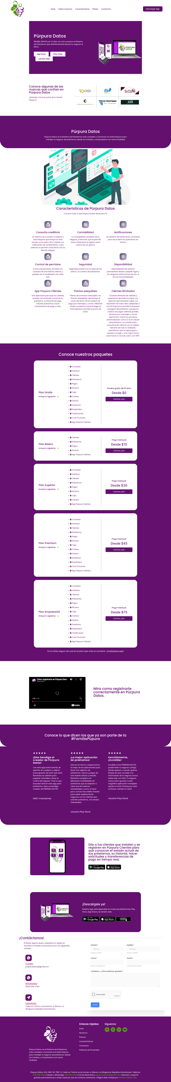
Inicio (53, 9)
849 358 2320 (39, 1075)
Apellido (130, 945)
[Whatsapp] (119, 1029)
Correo (29, 963)
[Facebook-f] (107, 1029)
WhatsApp (31, 983)
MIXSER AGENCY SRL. (128, 1077)
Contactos (106, 9)
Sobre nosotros (65, 9)
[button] (152, 9)
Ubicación (30, 1003)
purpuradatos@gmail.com (108, 1075)
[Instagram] (113, 1029)
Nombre (94, 945)
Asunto (130, 958)
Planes (95, 9)
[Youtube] (125, 1029)
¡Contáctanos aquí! (115, 651)
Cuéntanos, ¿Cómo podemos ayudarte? (107, 971)
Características (82, 9)
